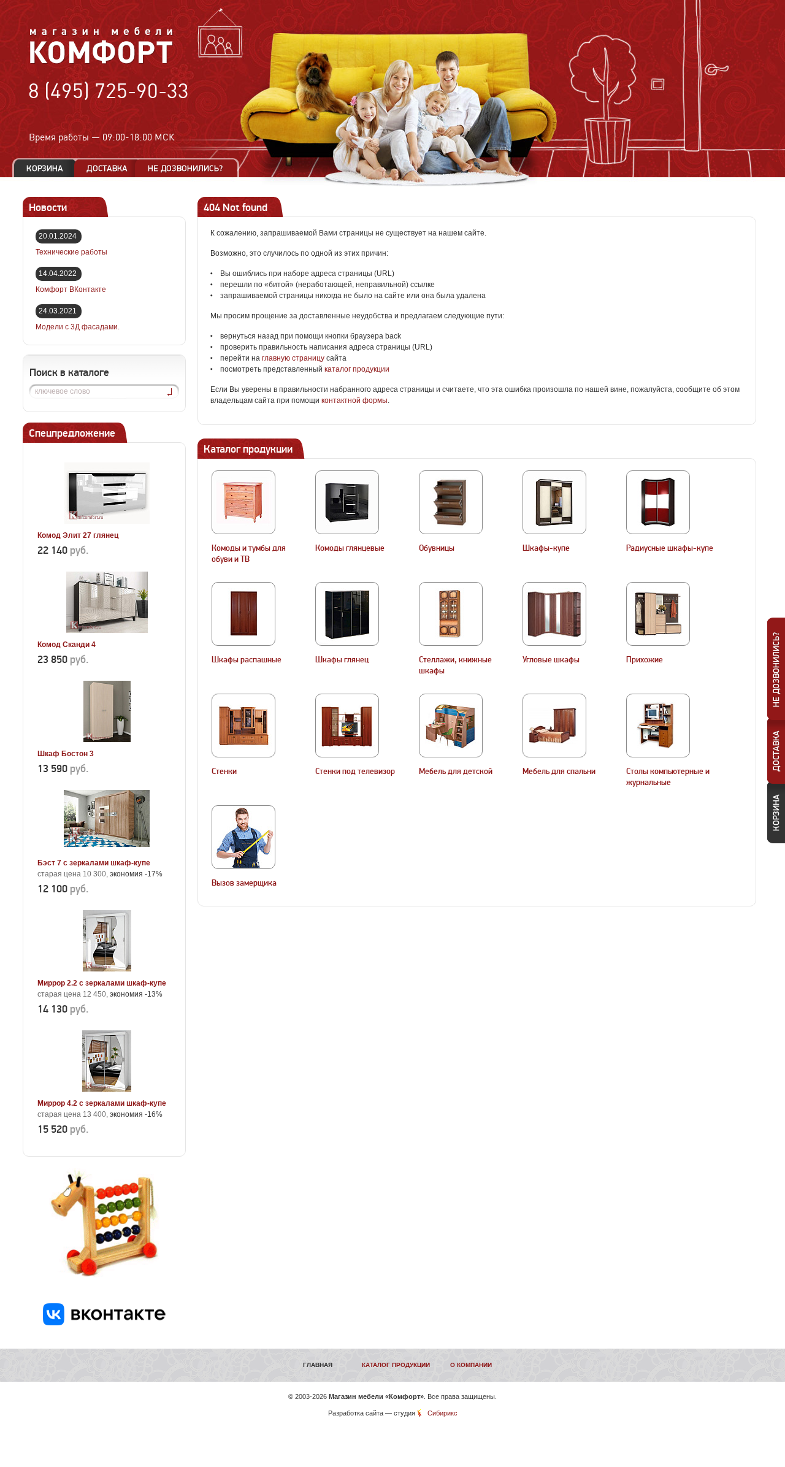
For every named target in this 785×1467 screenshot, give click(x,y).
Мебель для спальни (559, 771)
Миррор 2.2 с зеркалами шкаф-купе (101, 983)
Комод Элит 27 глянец (77, 535)
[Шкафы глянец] (347, 614)
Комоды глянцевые (350, 548)
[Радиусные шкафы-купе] (658, 502)
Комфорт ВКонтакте (71, 289)
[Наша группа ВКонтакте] (104, 1323)
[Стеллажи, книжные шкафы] (450, 614)
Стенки (224, 771)
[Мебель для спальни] (554, 725)
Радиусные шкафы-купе (669, 548)
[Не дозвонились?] (189, 168)
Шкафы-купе (546, 548)
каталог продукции (356, 369)
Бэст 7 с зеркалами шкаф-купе (93, 863)
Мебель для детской (455, 771)
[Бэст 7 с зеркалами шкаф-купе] (107, 849)
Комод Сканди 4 (66, 644)
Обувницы (436, 548)
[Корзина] (44, 168)
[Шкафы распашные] (243, 614)
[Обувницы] (450, 502)
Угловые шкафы (551, 660)
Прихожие (644, 660)
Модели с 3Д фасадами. (78, 327)
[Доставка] (107, 168)
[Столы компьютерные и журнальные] (658, 725)
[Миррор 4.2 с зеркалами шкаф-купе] (107, 1089)
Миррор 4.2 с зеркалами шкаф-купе (101, 1103)
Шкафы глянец (342, 660)
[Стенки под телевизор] (347, 725)
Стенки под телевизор (355, 771)
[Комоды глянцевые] (347, 502)
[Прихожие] (658, 614)
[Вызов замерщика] (243, 837)
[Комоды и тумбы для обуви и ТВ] (243, 502)
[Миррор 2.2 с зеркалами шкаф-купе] (107, 969)
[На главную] (101, 62)
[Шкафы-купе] (554, 502)
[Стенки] (243, 725)
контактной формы (354, 400)
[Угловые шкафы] (554, 614)
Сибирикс (442, 1413)
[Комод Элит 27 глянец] (107, 521)
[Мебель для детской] (450, 725)
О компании (471, 1365)
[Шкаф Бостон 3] (107, 739)
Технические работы (71, 252)
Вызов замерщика (244, 883)
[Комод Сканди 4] (107, 630)
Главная (317, 1365)
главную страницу (293, 358)
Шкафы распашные (246, 660)
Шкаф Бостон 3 (65, 753)
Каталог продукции (396, 1365)
